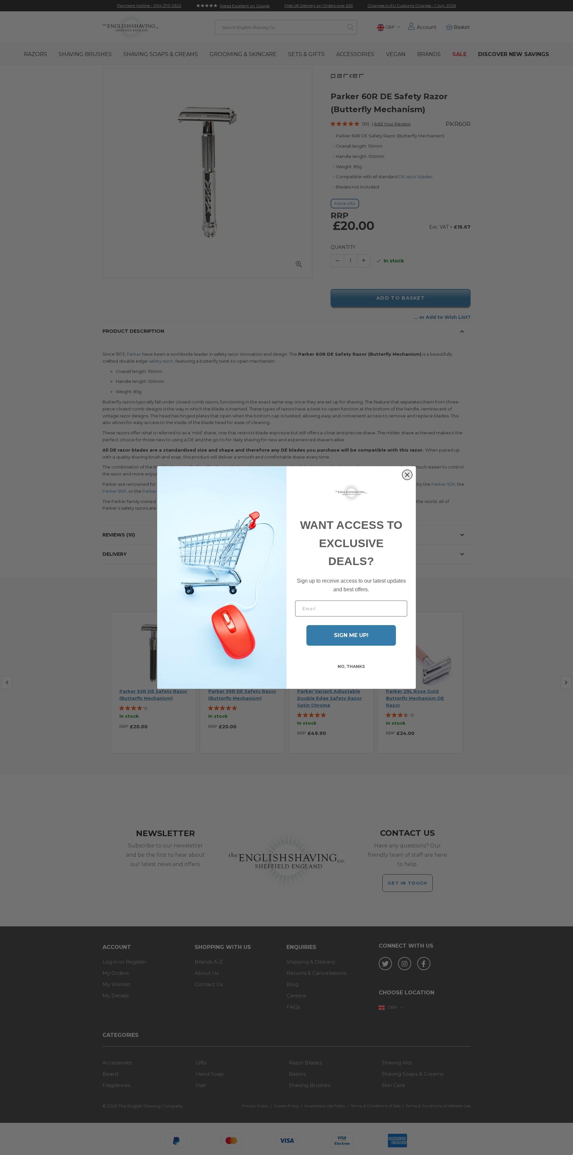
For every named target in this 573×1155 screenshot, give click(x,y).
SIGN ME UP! (351, 635)
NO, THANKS (351, 666)
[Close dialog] (407, 474)
